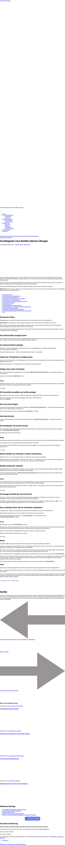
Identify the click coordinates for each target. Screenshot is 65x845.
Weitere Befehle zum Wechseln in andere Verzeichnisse (17, 306)
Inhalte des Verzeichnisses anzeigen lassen (14, 298)
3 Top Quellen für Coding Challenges (12, 811)
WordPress (54, 836)
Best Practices (9, 222)
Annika (4, 244)
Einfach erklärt (9, 220)
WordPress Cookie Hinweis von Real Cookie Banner (13, 844)
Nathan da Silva (16, 580)
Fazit (4, 312)
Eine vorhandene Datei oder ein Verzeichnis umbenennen (17, 310)
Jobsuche (7, 218)
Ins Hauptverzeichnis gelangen (10, 297)
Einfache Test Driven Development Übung (13, 813)
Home (4, 214)
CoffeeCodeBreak (43, 829)
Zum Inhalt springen (5, 0)
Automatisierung (9, 228)
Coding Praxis (6, 223)
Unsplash (4, 580)
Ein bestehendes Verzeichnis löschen (12, 305)
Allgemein (7, 224)
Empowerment (6, 230)
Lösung (3, 388)
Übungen (7, 226)
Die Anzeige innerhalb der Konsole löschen (13, 309)
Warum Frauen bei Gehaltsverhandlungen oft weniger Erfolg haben (19, 815)
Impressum (5, 840)
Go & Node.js (8, 227)
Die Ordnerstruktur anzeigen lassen (12, 296)
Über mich (5, 231)
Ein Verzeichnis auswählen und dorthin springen (15, 301)
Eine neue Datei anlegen (9, 302)
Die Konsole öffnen (7, 294)
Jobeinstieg (8, 216)
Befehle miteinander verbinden (10, 308)
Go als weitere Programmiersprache (9, 758)
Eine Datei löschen (7, 304)
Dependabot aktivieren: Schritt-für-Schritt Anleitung (14, 783)
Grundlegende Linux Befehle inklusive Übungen (14, 809)
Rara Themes (38, 836)
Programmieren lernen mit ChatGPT (9, 709)
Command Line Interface (8, 277)
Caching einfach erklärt (8, 812)
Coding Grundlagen (7, 219)
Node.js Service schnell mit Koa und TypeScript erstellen (15, 733)
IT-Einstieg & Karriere (8, 215)
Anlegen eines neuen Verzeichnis (11, 300)
